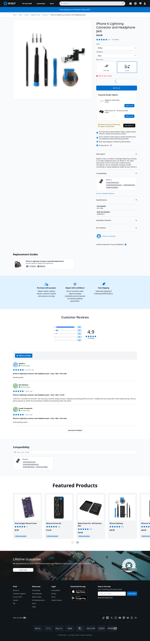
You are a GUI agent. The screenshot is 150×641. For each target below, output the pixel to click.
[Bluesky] (128, 618)
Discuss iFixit (17, 597)
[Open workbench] (130, 3)
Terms (53, 597)
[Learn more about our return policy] (111, 145)
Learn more (23, 570)
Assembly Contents (103, 220)
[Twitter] (111, 618)
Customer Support (19, 594)
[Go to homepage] (10, 3)
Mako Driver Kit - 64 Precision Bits (116, 111)
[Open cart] (140, 3)
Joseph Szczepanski (25, 408)
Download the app (78, 586)
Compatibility (101, 173)
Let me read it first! (106, 597)
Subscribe (132, 594)
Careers (15, 600)
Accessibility (55, 590)
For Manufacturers (38, 600)
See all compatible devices (105, 193)
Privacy (53, 594)
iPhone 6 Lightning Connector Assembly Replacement (45, 261)
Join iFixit (129, 125)
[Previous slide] (72, 542)
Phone (27, 15)
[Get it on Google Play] (79, 597)
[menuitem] (27, 3)
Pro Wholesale (37, 594)
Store (15, 15)
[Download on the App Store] (79, 591)
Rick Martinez (23, 385)
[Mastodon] (124, 618)
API (14, 603)
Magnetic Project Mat (112, 100)
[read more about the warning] (125, 244)
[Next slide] (77, 542)
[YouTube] (120, 618)
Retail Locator (36, 597)
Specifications (101, 200)
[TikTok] (103, 618)
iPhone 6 (45, 15)
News (34, 607)
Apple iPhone (35, 15)
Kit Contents (101, 228)
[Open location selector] (135, 3)
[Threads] (132, 618)
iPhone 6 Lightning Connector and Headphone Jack (68, 15)
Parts (20, 15)
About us (16, 590)
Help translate (18, 618)
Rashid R (22, 364)
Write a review (25, 355)
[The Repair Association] (136, 618)
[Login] (144, 3)
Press (34, 603)
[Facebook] (107, 618)
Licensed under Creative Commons (80, 635)
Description (100, 154)
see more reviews (75, 430)
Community (36, 590)
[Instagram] (115, 618)
